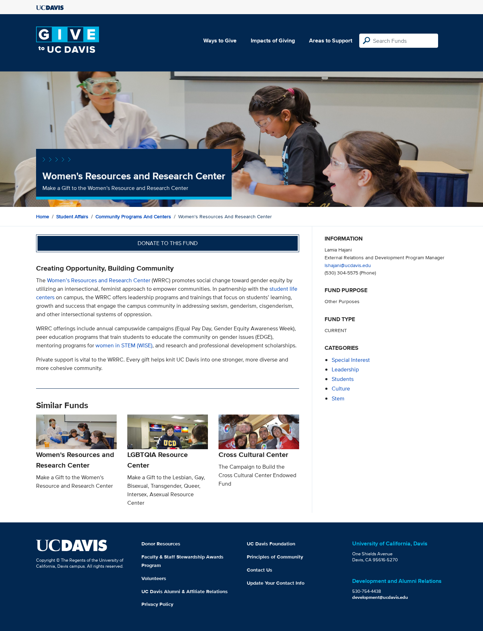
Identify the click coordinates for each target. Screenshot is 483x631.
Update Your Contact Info (275, 582)
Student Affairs (72, 216)
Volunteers (153, 578)
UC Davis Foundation (271, 543)
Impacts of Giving (273, 40)
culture (341, 388)
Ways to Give (220, 40)
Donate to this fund (168, 243)
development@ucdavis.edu (380, 597)
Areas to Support (330, 40)
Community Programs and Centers (133, 216)
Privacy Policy (157, 604)
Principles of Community (275, 556)
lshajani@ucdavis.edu (348, 265)
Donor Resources (160, 543)
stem (338, 398)
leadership (345, 369)
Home (42, 216)
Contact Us (259, 569)
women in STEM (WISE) (123, 345)
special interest (351, 360)
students (343, 379)
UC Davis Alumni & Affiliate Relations (184, 591)
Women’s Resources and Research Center (98, 280)
